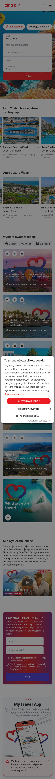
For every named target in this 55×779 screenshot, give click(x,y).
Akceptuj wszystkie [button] (29, 401)
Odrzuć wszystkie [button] (28, 409)
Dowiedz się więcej (14, 393)
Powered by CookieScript (39, 421)
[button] (27, 415)
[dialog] (27, 389)
